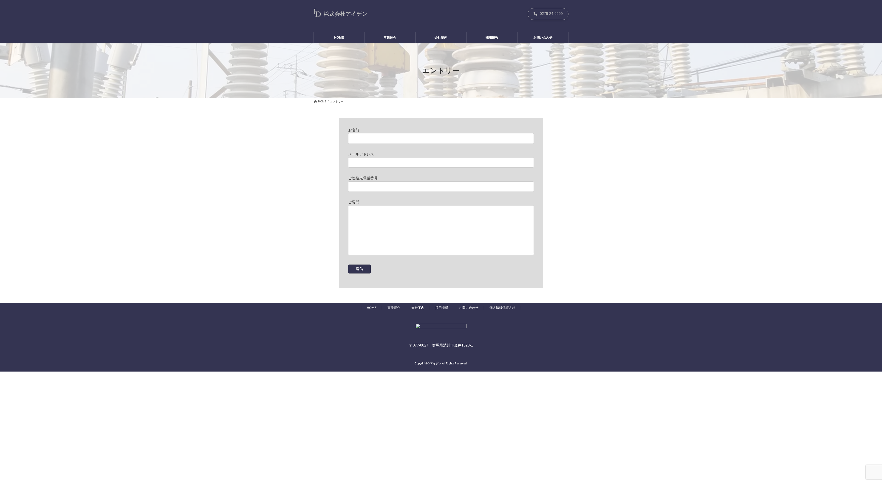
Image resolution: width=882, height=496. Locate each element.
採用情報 (441, 308)
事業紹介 (393, 308)
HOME (371, 308)
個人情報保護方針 (502, 308)
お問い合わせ (468, 308)
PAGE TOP (859, 476)
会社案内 (417, 308)
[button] (548, 14)
